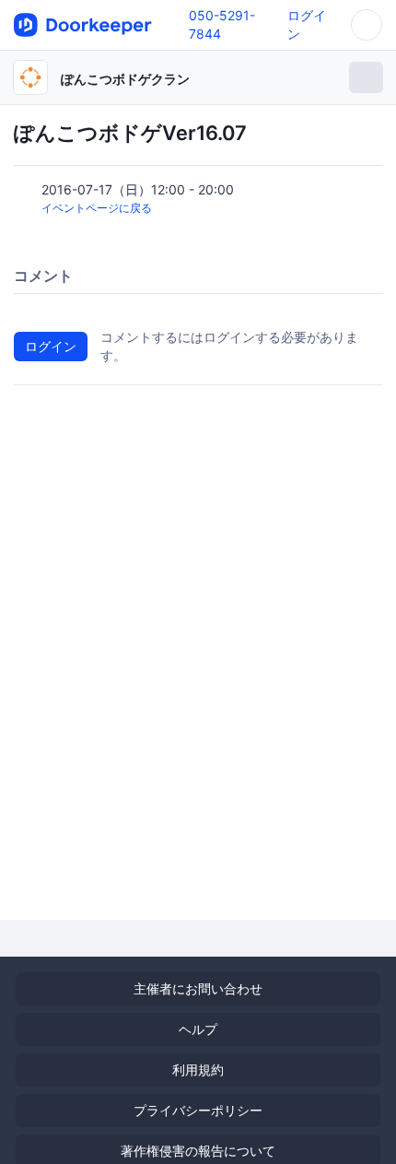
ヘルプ (198, 1029)
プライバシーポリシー (198, 1110)
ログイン (50, 346)
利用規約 (198, 1069)
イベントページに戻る (96, 208)
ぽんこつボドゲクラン (125, 79)
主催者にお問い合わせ (198, 988)
